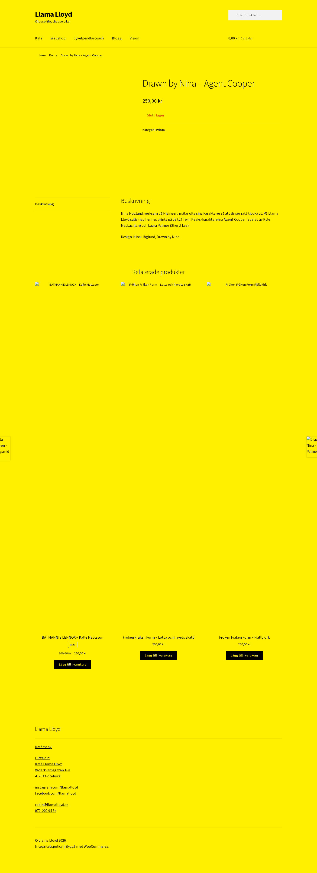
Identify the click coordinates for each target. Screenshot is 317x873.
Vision (134, 38)
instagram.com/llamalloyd (56, 787)
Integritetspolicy (48, 846)
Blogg (117, 38)
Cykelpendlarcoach (89, 38)
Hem (42, 55)
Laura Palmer (158, 225)
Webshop (58, 38)
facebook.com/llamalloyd (55, 793)
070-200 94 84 (45, 810)
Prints (53, 55)
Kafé (38, 38)
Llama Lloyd (53, 14)
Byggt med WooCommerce (87, 846)
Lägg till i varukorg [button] (72, 664)
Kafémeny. (43, 746)
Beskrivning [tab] (44, 204)
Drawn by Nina (168, 236)
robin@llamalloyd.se (51, 804)
